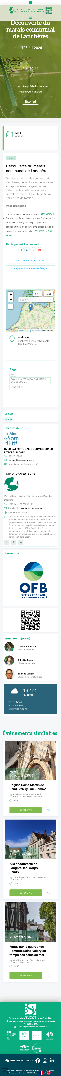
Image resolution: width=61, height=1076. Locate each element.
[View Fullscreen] (10, 306)
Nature (11, 158)
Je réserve (26, 810)
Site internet (23, 512)
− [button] (10, 299)
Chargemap (47, 213)
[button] (30, 2)
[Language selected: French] (46, 1072)
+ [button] (10, 294)
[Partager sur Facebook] (21, 250)
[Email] (39, 250)
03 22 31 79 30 (15, 456)
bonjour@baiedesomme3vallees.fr (29, 508)
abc (13, 374)
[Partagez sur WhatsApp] (33, 250)
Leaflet (22, 330)
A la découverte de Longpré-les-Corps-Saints (24, 868)
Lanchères (17, 387)
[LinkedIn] (27, 250)
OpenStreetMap (36, 330)
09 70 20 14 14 (26, 504)
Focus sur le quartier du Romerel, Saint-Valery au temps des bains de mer (27, 951)
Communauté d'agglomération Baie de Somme (28, 380)
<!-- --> (30, 311)
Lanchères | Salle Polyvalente (32, 86)
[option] (49, 1073)
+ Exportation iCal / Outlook (30, 260)
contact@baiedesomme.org (21, 460)
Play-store (38, 230)
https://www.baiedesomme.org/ (23, 464)
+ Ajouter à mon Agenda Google (30, 268)
